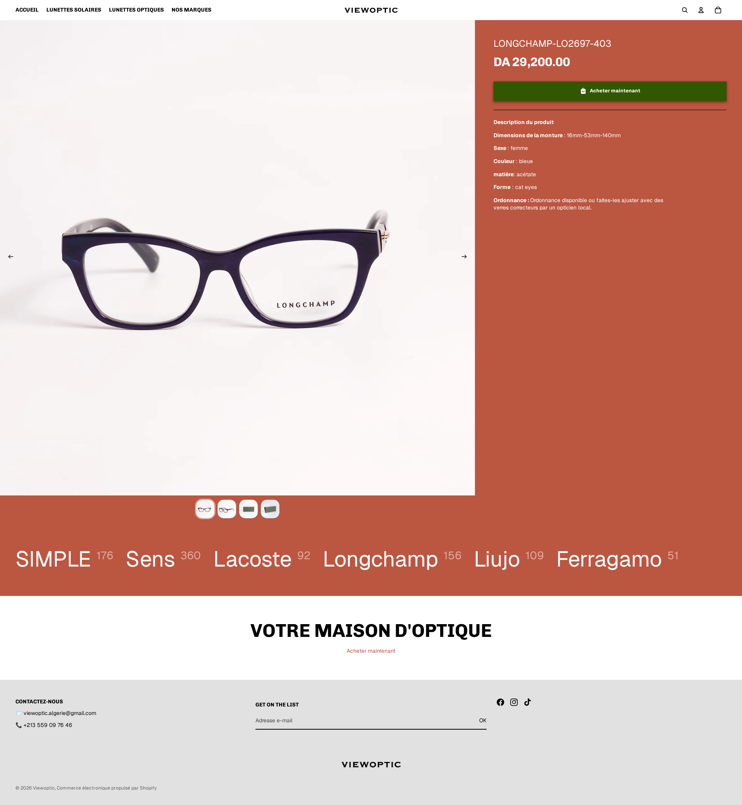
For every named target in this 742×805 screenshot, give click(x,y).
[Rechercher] (684, 10)
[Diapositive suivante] (466, 257)
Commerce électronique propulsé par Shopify (107, 788)
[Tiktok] (527, 702)
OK (483, 720)
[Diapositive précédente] (8, 257)
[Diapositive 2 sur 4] (227, 509)
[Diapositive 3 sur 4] (248, 509)
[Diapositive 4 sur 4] (270, 509)
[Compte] (701, 10)
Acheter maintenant (371, 650)
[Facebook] (500, 702)
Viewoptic (44, 788)
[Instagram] (514, 702)
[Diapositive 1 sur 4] (205, 509)
